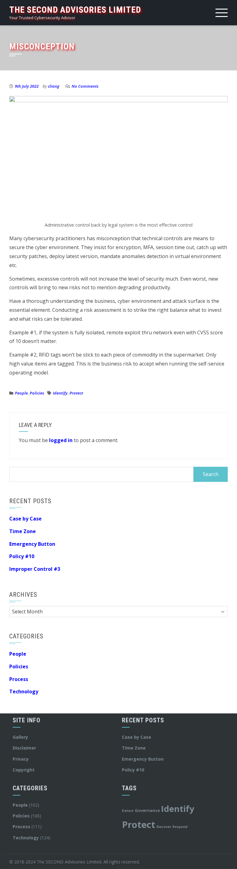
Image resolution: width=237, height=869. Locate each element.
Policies (37, 393)
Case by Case (25, 518)
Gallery (20, 737)
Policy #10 (21, 556)
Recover (163, 826)
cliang (53, 86)
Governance (147, 810)
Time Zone (22, 531)
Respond (180, 827)
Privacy (21, 759)
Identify (60, 393)
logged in (61, 440)
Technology (23, 691)
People (21, 393)
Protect (76, 393)
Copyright (24, 770)
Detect (128, 810)
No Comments (85, 86)
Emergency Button (32, 544)
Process (18, 679)
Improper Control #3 (34, 569)
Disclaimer (24, 748)
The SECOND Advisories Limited (75, 10)
